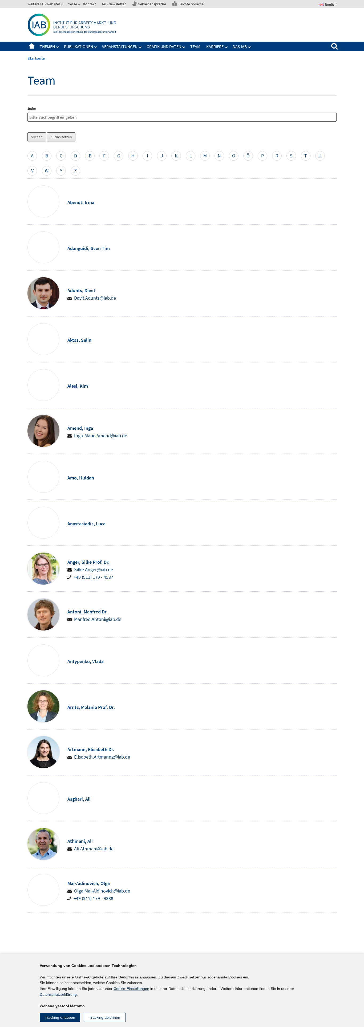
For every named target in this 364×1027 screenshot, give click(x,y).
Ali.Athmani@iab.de (94, 849)
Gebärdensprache (152, 4)
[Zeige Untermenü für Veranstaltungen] (140, 47)
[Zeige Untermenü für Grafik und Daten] (184, 47)
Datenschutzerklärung (58, 994)
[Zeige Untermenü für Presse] (79, 5)
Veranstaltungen (119, 46)
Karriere (215, 46)
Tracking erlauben (60, 1017)
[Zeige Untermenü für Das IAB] (249, 47)
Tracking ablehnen (104, 1017)
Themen (47, 46)
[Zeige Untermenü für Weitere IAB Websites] (63, 5)
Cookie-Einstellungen (131, 988)
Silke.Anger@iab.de (93, 569)
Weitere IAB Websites (43, 4)
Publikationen (78, 46)
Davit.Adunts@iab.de (95, 298)
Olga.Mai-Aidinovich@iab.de (102, 891)
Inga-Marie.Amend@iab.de (100, 436)
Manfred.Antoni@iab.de (97, 619)
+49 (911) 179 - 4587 (93, 577)
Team (195, 46)
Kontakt (89, 4)
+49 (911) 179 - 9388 (93, 898)
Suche (31, 108)
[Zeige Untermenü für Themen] (57, 47)
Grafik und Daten (164, 46)
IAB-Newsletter (114, 4)
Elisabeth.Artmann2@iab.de (102, 757)
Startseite (31, 46)
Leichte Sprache (191, 4)
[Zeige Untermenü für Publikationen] (96, 47)
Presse (72, 4)
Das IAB (240, 46)
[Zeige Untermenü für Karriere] (226, 47)
